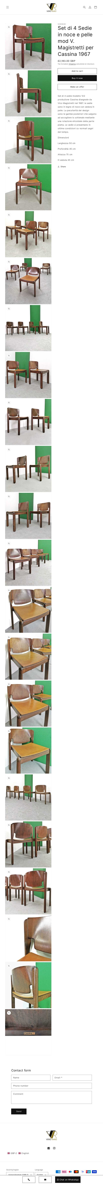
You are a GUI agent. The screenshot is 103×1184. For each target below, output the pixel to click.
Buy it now (77, 78)
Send (18, 1111)
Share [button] (63, 166)
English (40, 1175)
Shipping (72, 64)
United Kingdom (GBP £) (18, 1175)
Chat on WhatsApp (69, 1179)
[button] (7, 7)
